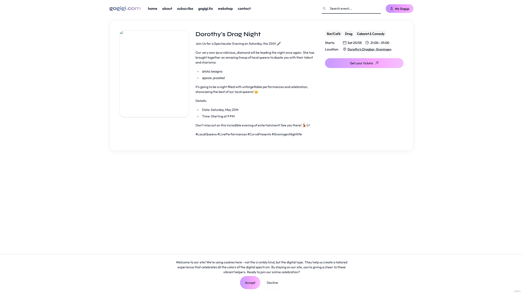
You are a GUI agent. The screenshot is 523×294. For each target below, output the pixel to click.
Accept (250, 283)
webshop (225, 8)
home (152, 8)
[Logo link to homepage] (125, 8)
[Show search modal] (324, 8)
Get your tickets (361, 63)
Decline (272, 283)
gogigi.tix (205, 8)
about (167, 8)
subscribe (185, 8)
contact (244, 8)
